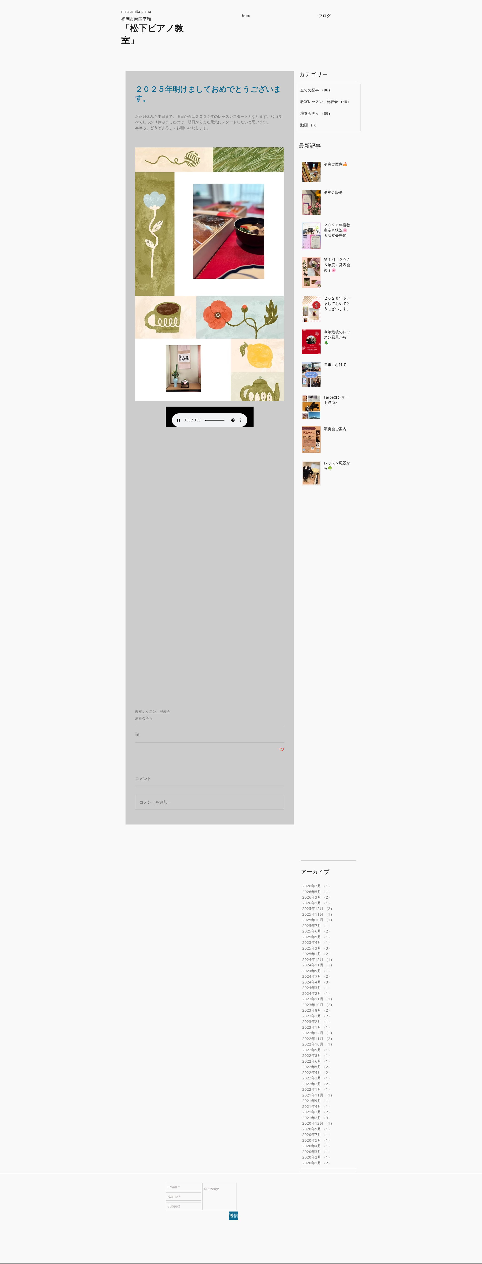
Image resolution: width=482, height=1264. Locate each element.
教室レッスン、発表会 (152, 711)
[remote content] (210, 417)
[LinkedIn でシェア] (137, 734)
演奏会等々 (144, 718)
